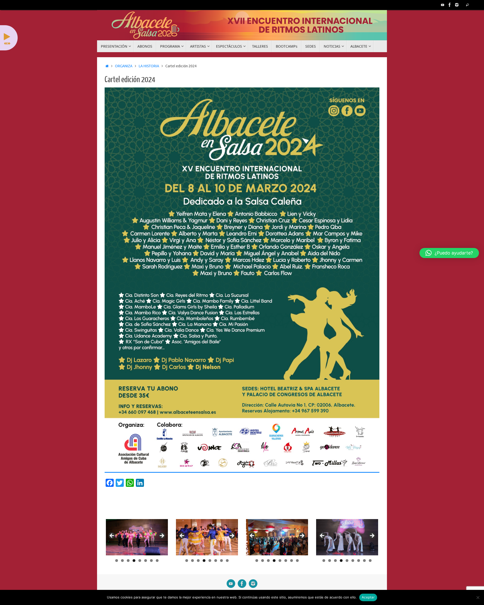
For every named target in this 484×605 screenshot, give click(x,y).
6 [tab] (145, 560)
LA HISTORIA (149, 66)
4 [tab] (134, 560)
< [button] (112, 536)
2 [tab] (122, 560)
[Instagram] (456, 4)
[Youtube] (442, 4)
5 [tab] (139, 560)
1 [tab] (116, 560)
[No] (477, 597)
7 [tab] (151, 560)
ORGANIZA (123, 66)
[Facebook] (449, 4)
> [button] (161, 536)
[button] (449, 253)
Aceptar (368, 597)
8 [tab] (157, 560)
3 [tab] (128, 560)
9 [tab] (370, 560)
